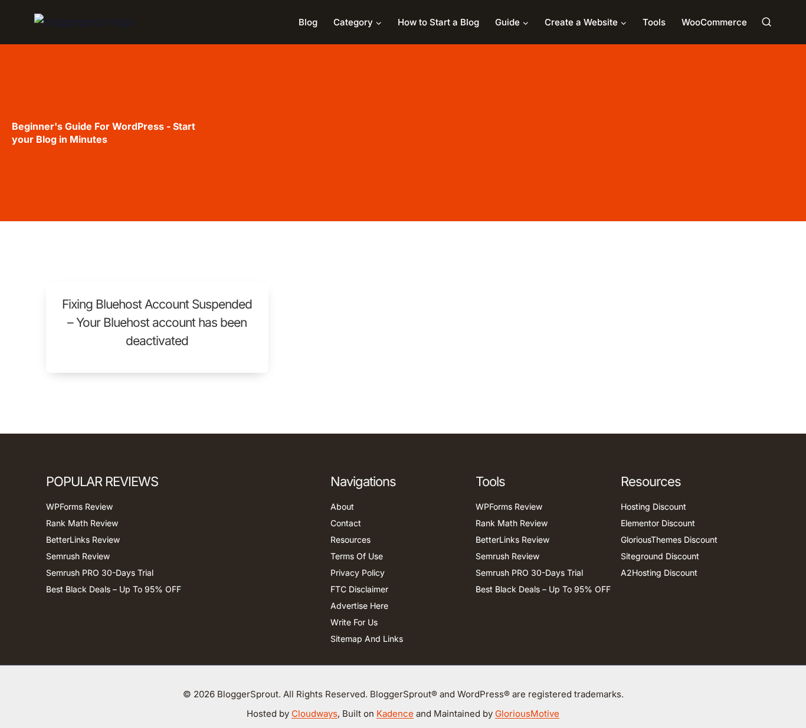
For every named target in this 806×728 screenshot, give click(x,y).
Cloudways (314, 713)
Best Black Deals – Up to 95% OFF (113, 589)
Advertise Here (359, 606)
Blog (308, 22)
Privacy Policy (357, 573)
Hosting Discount (653, 506)
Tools (654, 22)
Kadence (395, 713)
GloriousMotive (527, 713)
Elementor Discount (658, 523)
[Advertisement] (506, 132)
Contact (345, 523)
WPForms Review (79, 506)
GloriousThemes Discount (669, 539)
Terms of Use (356, 556)
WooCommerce (714, 22)
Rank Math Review (82, 523)
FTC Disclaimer (359, 589)
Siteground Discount (660, 556)
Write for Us (354, 622)
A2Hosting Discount (659, 573)
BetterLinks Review (83, 539)
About (342, 506)
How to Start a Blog (438, 22)
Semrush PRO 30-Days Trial (99, 573)
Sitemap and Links (366, 639)
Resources (350, 539)
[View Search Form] (766, 22)
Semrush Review (78, 556)
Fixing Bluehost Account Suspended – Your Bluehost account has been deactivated (157, 322)
